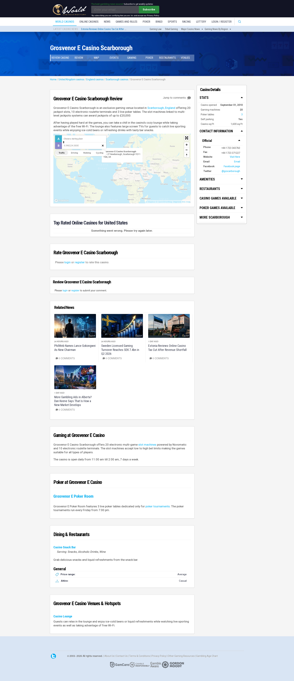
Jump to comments (174, 97)
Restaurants (167, 57)
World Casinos (64, 21)
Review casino (60, 57)
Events (114, 57)
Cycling (99, 152)
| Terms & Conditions (139, 656)
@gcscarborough (231, 171)
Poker (146, 21)
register (80, 262)
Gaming (131, 57)
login (67, 262)
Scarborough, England (161, 108)
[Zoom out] (186, 149)
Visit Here (235, 156)
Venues (185, 57)
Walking (87, 152)
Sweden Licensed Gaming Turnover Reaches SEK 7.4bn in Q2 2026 (120, 349)
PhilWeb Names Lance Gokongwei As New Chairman (75, 347)
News (107, 21)
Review (79, 57)
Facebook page (232, 166)
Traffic (62, 152)
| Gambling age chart (206, 656)
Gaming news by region (216, 29)
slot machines (147, 444)
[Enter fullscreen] (186, 137)
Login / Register (221, 21)
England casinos (95, 79)
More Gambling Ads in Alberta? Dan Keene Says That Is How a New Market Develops (73, 401)
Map (96, 57)
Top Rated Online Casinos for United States (90, 223)
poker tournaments (157, 506)
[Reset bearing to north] (186, 154)
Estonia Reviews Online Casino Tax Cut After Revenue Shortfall (111, 28)
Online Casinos (89, 21)
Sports (172, 21)
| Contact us (121, 656)
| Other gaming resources (181, 656)
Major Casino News (190, 29)
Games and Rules (126, 21)
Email (237, 161)
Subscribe (149, 9)
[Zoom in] (186, 144)
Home (53, 79)
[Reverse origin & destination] (63, 142)
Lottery (201, 21)
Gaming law (155, 29)
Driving (74, 152)
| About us (109, 656)
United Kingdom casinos (71, 79)
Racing (186, 21)
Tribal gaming (171, 29)
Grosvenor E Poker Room (73, 496)
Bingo (159, 21)
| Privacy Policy (159, 656)
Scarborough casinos (117, 79)
